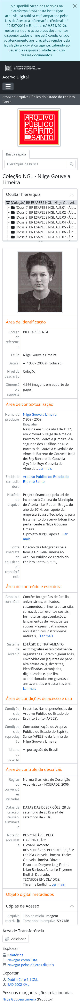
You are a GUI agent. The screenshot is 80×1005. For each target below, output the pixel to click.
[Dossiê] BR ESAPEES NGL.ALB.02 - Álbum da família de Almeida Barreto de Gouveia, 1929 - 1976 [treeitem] (47, 212)
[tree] (40, 220)
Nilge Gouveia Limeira (40, 414)
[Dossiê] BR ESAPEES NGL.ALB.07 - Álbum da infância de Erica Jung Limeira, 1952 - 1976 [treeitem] (47, 237)
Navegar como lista (22, 960)
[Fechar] (75, 6)
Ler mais (45, 468)
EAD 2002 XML (18, 984)
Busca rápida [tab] (16, 154)
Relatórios (15, 955)
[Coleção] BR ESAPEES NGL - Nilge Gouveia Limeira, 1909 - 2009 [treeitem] (44, 202)
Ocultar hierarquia (23, 194)
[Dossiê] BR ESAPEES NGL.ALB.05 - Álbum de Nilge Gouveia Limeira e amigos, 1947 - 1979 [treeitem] (47, 227)
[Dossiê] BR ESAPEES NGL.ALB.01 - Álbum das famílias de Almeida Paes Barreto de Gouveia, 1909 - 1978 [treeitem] (47, 207)
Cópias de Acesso (22, 906)
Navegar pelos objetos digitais (30, 965)
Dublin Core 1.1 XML (22, 979)
